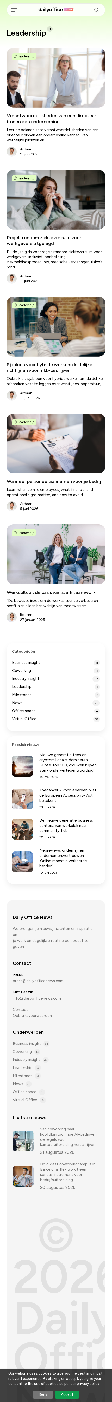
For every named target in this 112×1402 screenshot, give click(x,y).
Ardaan (26, 149)
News (17, 702)
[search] (95, 10)
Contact (20, 1009)
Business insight (26, 662)
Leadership (25, 56)
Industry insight (25, 678)
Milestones (22, 694)
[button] (14, 9)
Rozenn (26, 615)
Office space (24, 711)
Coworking (21, 670)
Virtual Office (24, 719)
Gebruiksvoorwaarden (32, 1015)
